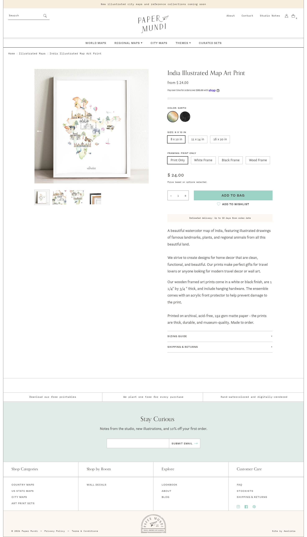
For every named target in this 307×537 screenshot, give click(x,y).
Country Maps (22, 484)
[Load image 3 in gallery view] (76, 197)
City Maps (19, 497)
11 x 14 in (197, 139)
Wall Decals (97, 484)
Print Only (178, 160)
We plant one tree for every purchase (153, 396)
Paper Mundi (30, 531)
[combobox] (28, 15)
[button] (220, 336)
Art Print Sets (23, 503)
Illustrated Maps (32, 53)
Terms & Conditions (85, 531)
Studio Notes (270, 15)
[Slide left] (39, 131)
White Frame (203, 160)
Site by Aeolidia (284, 531)
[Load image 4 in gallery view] (94, 197)
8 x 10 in (176, 139)
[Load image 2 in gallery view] (59, 197)
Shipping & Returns (252, 497)
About (231, 15)
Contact (247, 15)
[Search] (44, 15)
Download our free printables (52, 396)
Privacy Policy (54, 531)
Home (11, 53)
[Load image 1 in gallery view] (42, 197)
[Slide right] (144, 131)
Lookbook (169, 484)
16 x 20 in (220, 139)
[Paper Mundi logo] (153, 24)
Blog (165, 497)
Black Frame (231, 160)
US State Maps (22, 491)
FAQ (239, 484)
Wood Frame (258, 160)
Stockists (245, 491)
